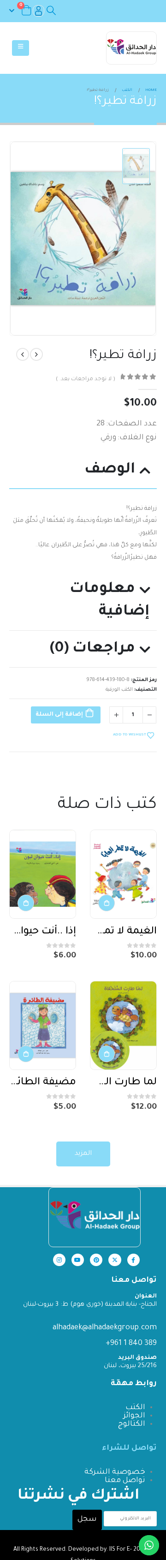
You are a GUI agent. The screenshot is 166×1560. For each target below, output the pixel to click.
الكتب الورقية (119, 690)
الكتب (135, 1408)
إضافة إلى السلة (59, 714)
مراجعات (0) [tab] (92, 649)
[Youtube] (77, 1260)
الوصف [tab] (109, 470)
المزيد (83, 1154)
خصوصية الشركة (114, 1472)
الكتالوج (131, 1424)
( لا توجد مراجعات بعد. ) (85, 380)
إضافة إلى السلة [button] (106, 903)
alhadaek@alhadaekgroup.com (105, 1328)
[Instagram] (59, 1260)
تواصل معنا (125, 1480)
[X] (114, 1260)
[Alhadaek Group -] (131, 48)
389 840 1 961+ (131, 1343)
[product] (123, 874)
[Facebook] (133, 1260)
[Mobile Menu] (20, 48)
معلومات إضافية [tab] (110, 600)
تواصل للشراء (129, 1448)
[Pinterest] (96, 1260)
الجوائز (134, 1416)
